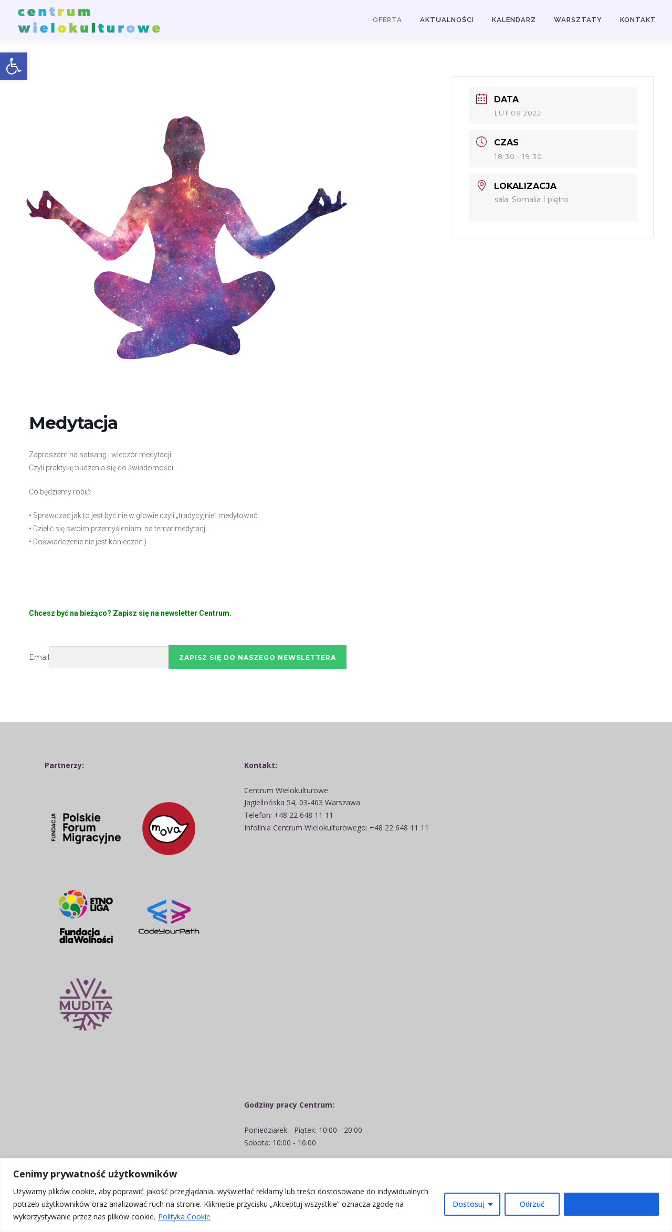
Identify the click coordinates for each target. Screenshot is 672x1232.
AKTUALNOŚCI (447, 20)
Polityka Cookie (184, 1217)
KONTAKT (638, 20)
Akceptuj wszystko (611, 1204)
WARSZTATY (578, 20)
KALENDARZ (514, 20)
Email (39, 657)
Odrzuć (532, 1204)
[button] (13, 66)
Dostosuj (469, 1204)
